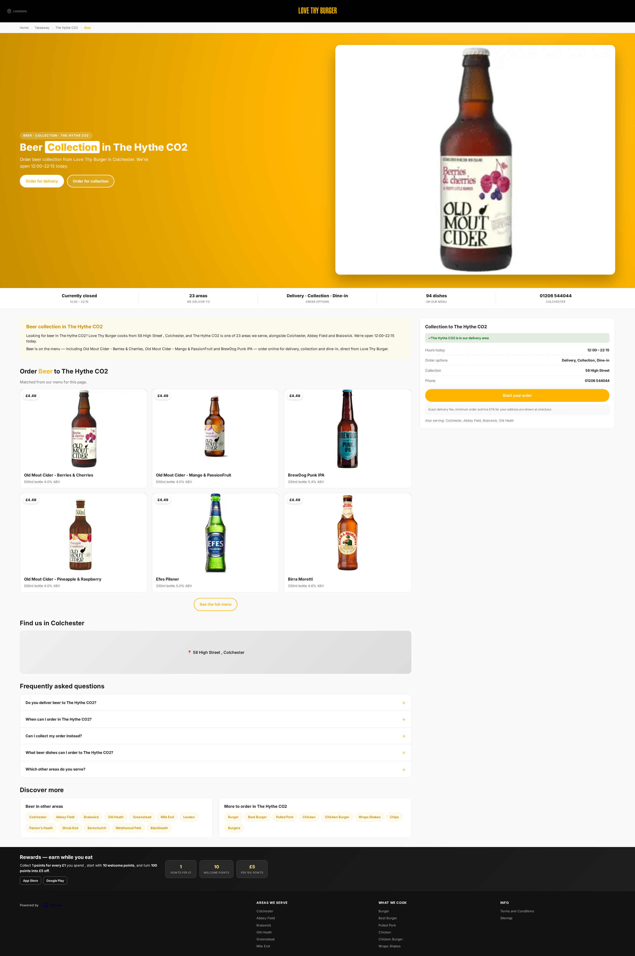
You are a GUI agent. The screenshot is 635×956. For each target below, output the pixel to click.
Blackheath (159, 828)
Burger (233, 817)
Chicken (309, 817)
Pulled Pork (284, 817)
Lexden (189, 817)
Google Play (55, 880)
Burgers (234, 828)
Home (24, 28)
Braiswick (91, 817)
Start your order (517, 395)
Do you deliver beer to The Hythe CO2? (61, 702)
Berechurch (97, 828)
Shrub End (70, 828)
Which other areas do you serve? (55, 769)
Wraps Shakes (370, 817)
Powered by (29, 905)
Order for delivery (42, 181)
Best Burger (257, 817)
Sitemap (506, 918)
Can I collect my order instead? (54, 736)
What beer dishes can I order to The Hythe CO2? (69, 752)
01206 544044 (556, 295)
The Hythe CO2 (67, 28)
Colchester (38, 817)
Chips (394, 817)
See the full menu (215, 604)
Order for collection (90, 181)
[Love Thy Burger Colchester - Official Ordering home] (317, 11)
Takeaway (42, 28)
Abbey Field (65, 817)
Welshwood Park (128, 828)
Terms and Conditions (517, 911)
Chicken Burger (337, 817)
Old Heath (116, 817)
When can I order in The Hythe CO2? (59, 719)
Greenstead (142, 817)
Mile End (167, 817)
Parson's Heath (41, 828)
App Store (30, 880)
